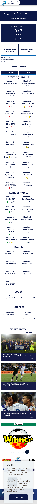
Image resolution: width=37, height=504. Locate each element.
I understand (18, 497)
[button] (33, 2)
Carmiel (18, 39)
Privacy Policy (12, 492)
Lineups (14, 66)
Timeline (22, 66)
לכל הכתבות (29, 332)
